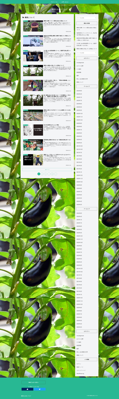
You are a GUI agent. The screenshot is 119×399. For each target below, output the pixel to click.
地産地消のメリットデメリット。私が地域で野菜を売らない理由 (87, 34)
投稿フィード (80, 367)
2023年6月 (79, 103)
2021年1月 (79, 172)
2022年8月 (79, 126)
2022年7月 (79, 129)
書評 (78, 75)
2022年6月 (79, 133)
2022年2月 (79, 142)
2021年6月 (79, 156)
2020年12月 (80, 175)
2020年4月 (79, 201)
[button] (96, 18)
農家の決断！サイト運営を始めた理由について (87, 28)
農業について (80, 82)
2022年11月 (80, 116)
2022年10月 (80, 120)
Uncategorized (80, 62)
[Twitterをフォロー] (39, 389)
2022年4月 (79, 139)
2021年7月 (79, 152)
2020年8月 (79, 188)
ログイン (79, 364)
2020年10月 (80, 182)
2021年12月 (80, 146)
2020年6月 (79, 195)
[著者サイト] (27, 389)
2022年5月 (79, 136)
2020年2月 (79, 204)
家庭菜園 (79, 72)
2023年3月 (79, 110)
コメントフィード (81, 370)
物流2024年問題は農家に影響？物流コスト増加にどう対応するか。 (87, 39)
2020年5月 (79, 198)
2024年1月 (79, 97)
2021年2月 (79, 169)
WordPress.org (80, 373)
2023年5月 (79, 107)
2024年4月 (79, 94)
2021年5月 (79, 159)
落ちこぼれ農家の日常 (82, 79)
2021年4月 (79, 162)
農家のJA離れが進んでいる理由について (87, 48)
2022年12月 (80, 113)
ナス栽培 (79, 69)
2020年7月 (79, 191)
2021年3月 (79, 165)
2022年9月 (79, 123)
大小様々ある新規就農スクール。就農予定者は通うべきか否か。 (87, 44)
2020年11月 (80, 178)
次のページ (47, 169)
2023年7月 (79, 100)
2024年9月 (79, 90)
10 (52, 174)
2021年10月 (80, 149)
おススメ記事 (80, 66)
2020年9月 (79, 185)
